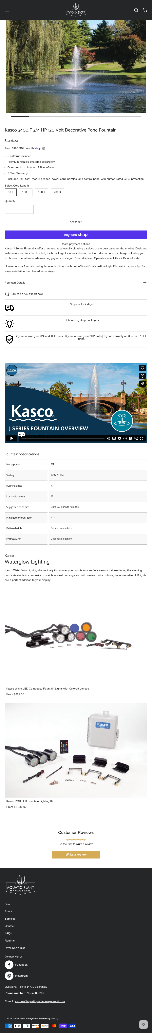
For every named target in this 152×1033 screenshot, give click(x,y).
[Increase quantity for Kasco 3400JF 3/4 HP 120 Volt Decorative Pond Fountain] (29, 209)
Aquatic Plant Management (25, 1018)
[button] (9, 10)
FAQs (8, 933)
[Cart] (143, 10)
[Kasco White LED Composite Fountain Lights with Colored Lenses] (76, 637)
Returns (10, 940)
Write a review (76, 854)
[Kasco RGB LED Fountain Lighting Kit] (76, 750)
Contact (9, 926)
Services (10, 918)
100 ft (25, 192)
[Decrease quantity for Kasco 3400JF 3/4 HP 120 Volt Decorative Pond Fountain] (9, 209)
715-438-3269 (35, 993)
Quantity (10, 200)
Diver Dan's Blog (15, 947)
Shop (8, 904)
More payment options (76, 243)
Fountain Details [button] (15, 282)
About (8, 911)
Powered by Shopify (48, 1018)
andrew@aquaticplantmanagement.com (40, 1001)
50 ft (10, 192)
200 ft (57, 192)
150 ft (41, 192)
